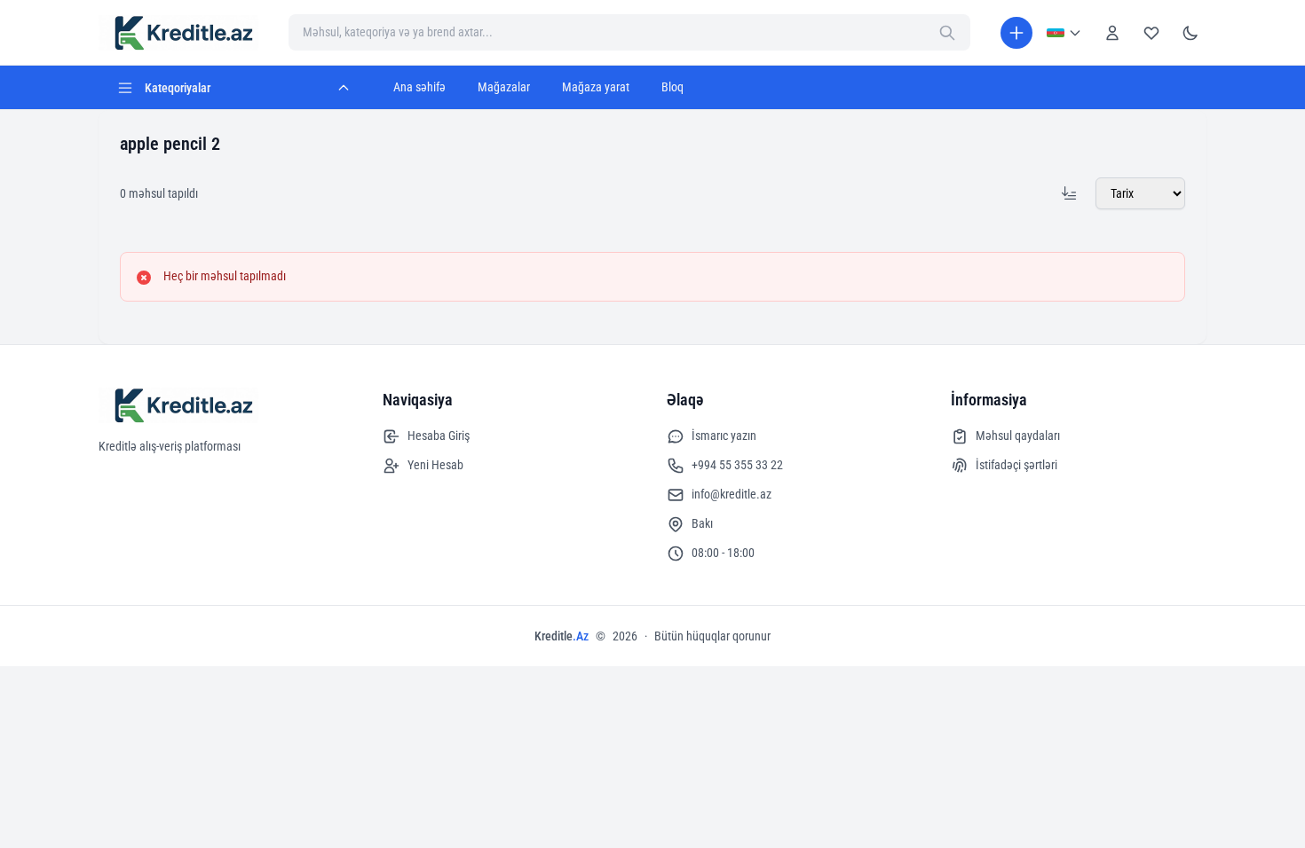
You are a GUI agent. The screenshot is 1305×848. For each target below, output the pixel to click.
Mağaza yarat (595, 87)
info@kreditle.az (731, 494)
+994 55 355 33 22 (737, 465)
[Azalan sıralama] (1069, 193)
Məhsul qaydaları (1018, 435)
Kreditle (561, 636)
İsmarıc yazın (724, 435)
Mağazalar (504, 87)
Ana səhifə (419, 87)
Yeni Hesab (435, 465)
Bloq (672, 87)
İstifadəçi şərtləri (1016, 465)
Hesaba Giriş (438, 435)
